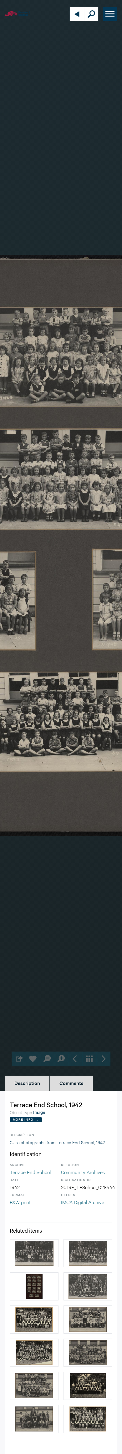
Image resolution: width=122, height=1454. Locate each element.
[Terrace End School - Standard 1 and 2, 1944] (88, 1286)
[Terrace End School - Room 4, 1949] (34, 1353)
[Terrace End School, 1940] (34, 1286)
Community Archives (83, 1172)
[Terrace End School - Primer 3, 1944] (34, 1253)
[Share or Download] (19, 1059)
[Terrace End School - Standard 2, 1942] (88, 1319)
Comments (71, 1082)
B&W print (20, 1202)
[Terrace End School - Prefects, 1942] (34, 1419)
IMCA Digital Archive (82, 1202)
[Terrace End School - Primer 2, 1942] (88, 1353)
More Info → (26, 1119)
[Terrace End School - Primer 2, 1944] (88, 1253)
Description (27, 1082)
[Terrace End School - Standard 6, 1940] (88, 1386)
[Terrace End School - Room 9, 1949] (34, 1319)
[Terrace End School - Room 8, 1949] (88, 1419)
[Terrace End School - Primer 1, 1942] (34, 1386)
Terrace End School (30, 1172)
